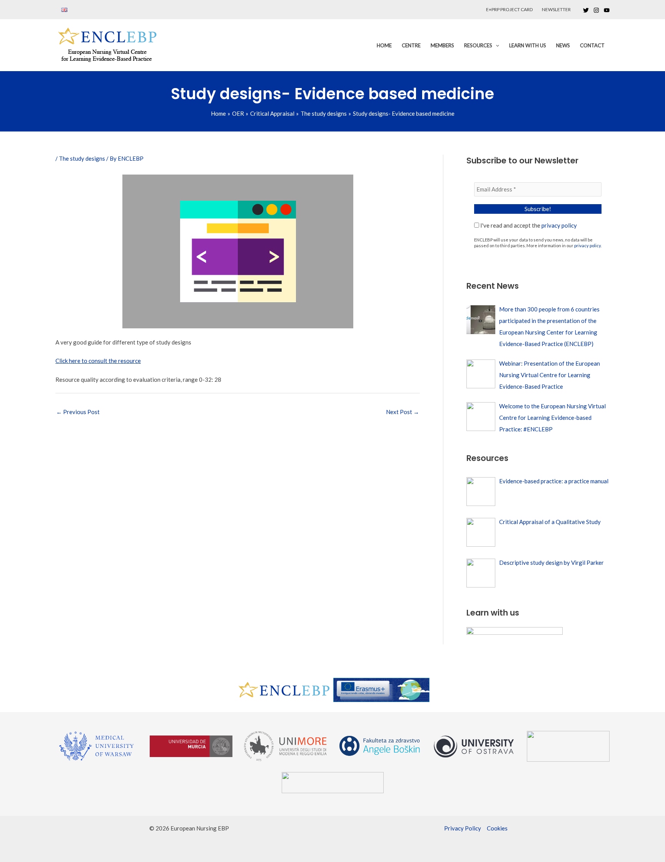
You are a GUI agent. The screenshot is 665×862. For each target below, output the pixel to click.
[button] (495, 45)
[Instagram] (596, 10)
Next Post (402, 411)
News (563, 45)
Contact (592, 45)
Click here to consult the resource (98, 360)
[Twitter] (586, 10)
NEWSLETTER (556, 9)
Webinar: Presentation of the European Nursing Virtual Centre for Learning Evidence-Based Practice (549, 375)
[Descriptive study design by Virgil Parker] (480, 573)
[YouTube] (607, 10)
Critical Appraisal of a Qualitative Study (550, 521)
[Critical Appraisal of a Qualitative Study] (480, 532)
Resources (478, 45)
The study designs (82, 158)
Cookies (497, 828)
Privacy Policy (462, 828)
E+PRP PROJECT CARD (509, 9)
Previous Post (78, 411)
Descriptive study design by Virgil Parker (551, 562)
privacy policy (559, 225)
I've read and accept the (528, 225)
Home (384, 45)
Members (442, 45)
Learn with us (527, 45)
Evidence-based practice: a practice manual (553, 481)
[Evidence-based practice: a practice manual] (480, 491)
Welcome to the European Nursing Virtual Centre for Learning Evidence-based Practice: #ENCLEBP (552, 418)
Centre (411, 45)
